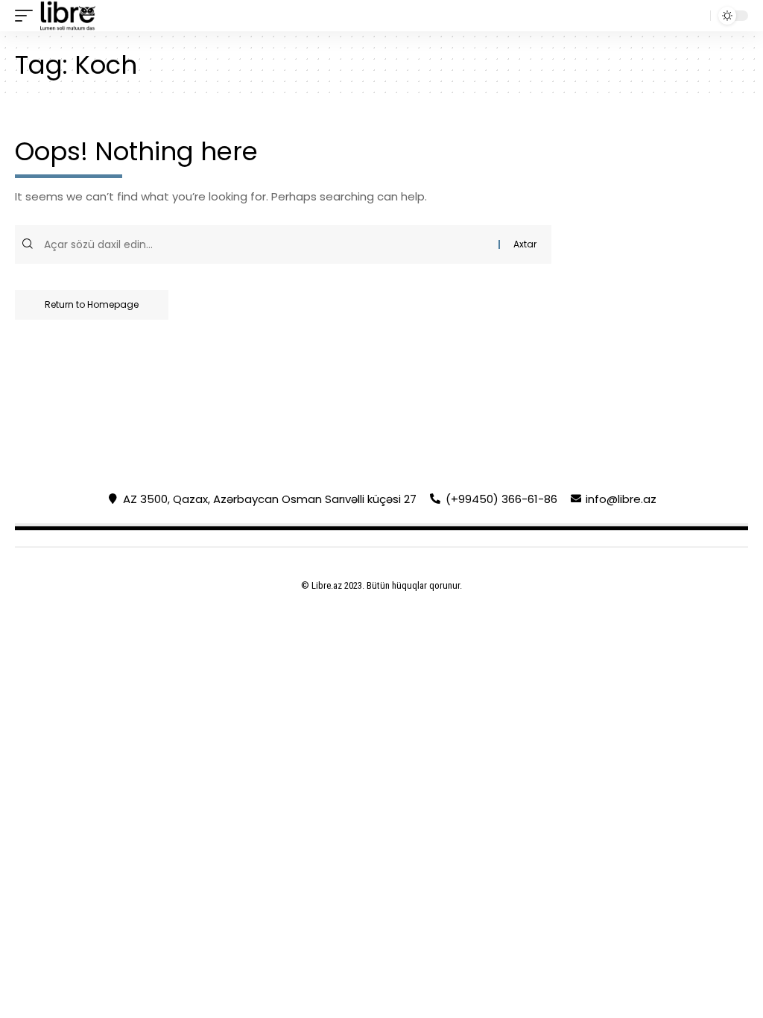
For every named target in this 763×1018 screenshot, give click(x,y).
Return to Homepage (92, 304)
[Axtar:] (269, 244)
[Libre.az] (67, 15)
